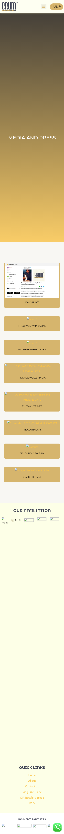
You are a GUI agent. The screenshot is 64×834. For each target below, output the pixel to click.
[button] (43, 6)
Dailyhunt (32, 302)
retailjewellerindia (32, 377)
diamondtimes (32, 477)
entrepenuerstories (32, 349)
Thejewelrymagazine (32, 326)
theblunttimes (32, 406)
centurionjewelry (32, 453)
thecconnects (32, 429)
